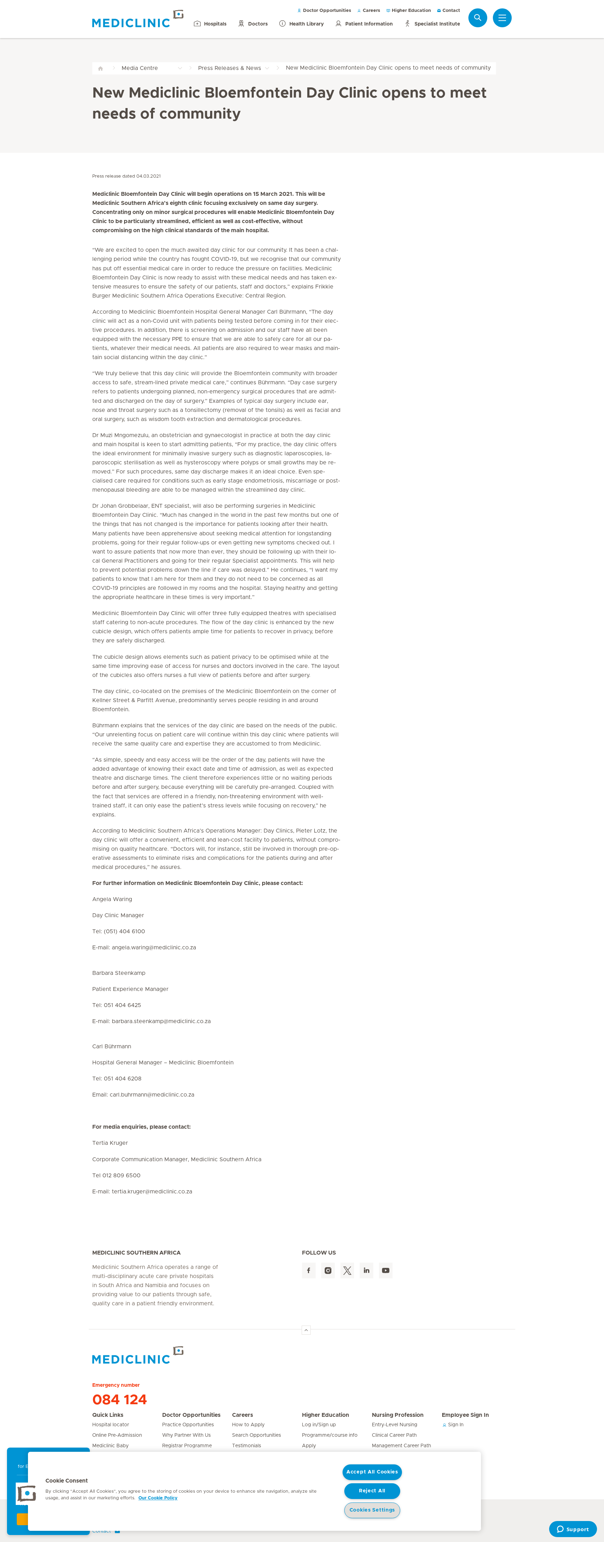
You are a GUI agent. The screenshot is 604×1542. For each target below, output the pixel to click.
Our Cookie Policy (158, 1498)
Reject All (372, 1491)
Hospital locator (110, 1424)
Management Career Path (401, 1445)
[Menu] (502, 17)
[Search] (478, 17)
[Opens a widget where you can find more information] (573, 1530)
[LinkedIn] (366, 1270)
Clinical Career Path (394, 1435)
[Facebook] (309, 1270)
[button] (27, 1494)
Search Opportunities (256, 1435)
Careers (370, 10)
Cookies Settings (372, 1510)
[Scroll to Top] (306, 1330)
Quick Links (107, 1415)
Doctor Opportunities (326, 10)
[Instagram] (328, 1270)
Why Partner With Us (186, 1435)
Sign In (455, 1424)
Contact (450, 10)
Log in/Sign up (319, 1424)
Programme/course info (330, 1435)
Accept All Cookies (372, 1472)
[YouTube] (386, 1270)
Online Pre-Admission (117, 1435)
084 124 (119, 1400)
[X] (347, 1270)
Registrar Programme (187, 1445)
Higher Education (410, 10)
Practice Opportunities (188, 1424)
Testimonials (246, 1445)
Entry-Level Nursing (394, 1424)
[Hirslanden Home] (153, 1355)
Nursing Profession (398, 1415)
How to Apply (248, 1424)
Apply (309, 1445)
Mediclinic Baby (110, 1445)
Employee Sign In (465, 1415)
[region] (254, 1491)
